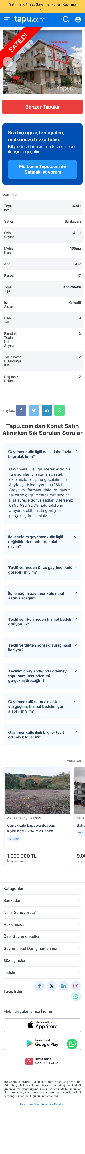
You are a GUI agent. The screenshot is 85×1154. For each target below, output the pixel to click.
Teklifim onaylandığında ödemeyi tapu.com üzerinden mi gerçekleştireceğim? (38, 676)
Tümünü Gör (72, 761)
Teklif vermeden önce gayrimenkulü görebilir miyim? (40, 570)
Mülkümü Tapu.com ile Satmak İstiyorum (42, 169)
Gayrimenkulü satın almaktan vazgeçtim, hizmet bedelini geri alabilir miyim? (36, 706)
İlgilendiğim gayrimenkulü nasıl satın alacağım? (36, 595)
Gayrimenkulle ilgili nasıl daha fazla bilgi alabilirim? (39, 454)
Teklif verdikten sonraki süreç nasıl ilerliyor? (39, 647)
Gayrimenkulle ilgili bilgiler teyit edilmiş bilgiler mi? (36, 734)
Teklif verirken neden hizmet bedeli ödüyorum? (39, 621)
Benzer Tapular (43, 107)
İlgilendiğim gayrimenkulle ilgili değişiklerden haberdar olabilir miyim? (35, 541)
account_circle (78, 19)
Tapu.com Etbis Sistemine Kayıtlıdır (43, 1104)
